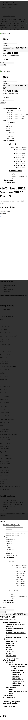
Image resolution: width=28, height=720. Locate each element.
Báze (11, 689)
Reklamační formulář (9, 506)
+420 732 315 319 (9, 2)
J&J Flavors (10, 652)
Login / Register (9, 706)
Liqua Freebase (11, 641)
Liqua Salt (10, 643)
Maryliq (9, 650)
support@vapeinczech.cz (11, 55)
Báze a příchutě (8, 290)
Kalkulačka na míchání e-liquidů (12, 504)
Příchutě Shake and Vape (18, 664)
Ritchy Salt (10, 645)
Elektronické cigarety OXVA (16, 637)
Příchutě (12, 144)
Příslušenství (6, 292)
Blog (4, 510)
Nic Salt (9, 648)
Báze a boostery (15, 171)
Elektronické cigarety (9, 286)
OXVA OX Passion (12, 658)
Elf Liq (8, 654)
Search (5, 45)
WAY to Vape (11, 656)
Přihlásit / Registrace (9, 16)
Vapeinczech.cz (10, 514)
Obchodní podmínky (9, 500)
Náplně (5, 288)
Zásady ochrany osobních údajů (13, 502)
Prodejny (5, 508)
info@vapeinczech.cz (11, 4)
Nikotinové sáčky (9, 698)
